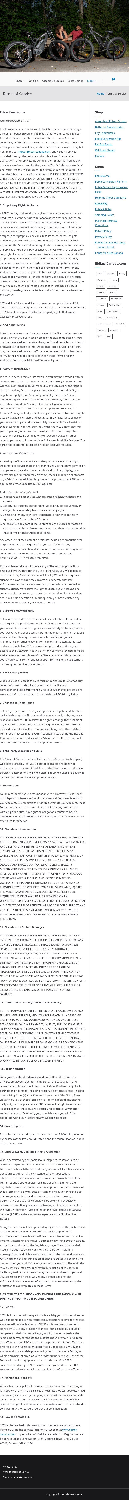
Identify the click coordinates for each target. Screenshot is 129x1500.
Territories (114, 330)
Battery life (102, 280)
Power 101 (120, 324)
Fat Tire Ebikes (104, 144)
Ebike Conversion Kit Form (111, 181)
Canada (101, 286)
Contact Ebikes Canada (109, 253)
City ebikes (113, 286)
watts (109, 336)
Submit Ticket (106, 247)
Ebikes (112, 292)
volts (99, 336)
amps (100, 274)
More (90, 81)
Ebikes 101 (102, 299)
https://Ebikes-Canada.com (34, 151)
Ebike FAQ (101, 203)
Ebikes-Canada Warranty (110, 242)
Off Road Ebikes (105, 150)
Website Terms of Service (16, 1471)
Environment (116, 299)
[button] (23, 81)
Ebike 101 (101, 292)
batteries (110, 274)
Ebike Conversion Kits (108, 139)
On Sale (33, 81)
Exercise (101, 305)
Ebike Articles (103, 209)
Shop (19, 81)
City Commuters (105, 133)
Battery (122, 274)
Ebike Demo (102, 176)
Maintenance (112, 317)
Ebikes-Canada (74, 1494)
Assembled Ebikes (53, 81)
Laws (100, 317)
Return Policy (103, 231)
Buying (114, 280)
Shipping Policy (104, 215)
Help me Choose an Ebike (110, 197)
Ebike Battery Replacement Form (111, 190)
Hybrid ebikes (113, 311)
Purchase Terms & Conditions (106, 223)
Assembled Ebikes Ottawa (111, 121)
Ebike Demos (75, 81)
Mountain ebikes (104, 324)
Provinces (101, 330)
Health (100, 311)
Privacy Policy (103, 237)
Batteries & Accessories (109, 127)
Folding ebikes (114, 305)
